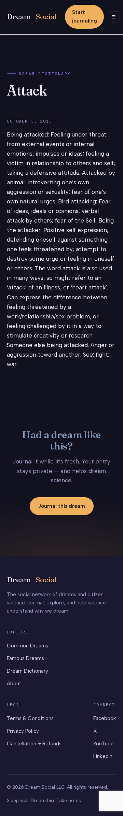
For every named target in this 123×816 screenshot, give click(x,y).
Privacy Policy (23, 731)
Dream (32, 16)
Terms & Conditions (30, 718)
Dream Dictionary (45, 73)
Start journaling (84, 16)
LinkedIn (102, 756)
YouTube (103, 744)
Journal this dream (61, 506)
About (14, 684)
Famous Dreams (25, 658)
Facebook (104, 718)
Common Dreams (27, 646)
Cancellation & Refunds (34, 744)
